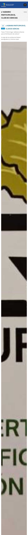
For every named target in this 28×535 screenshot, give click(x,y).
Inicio (25, 12)
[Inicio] (7, 5)
